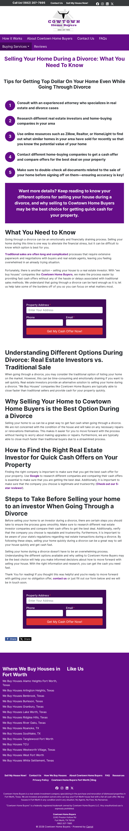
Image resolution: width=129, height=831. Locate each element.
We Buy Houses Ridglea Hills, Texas (25, 717)
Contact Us (85, 38)
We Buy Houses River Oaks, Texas (24, 722)
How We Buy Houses (55, 775)
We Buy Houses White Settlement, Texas (28, 760)
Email (70, 317)
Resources (118, 775)
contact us (60, 578)
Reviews (40, 46)
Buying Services (14, 46)
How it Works (12, 38)
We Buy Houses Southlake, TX (21, 733)
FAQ (107, 775)
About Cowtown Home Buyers (49, 38)
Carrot (89, 826)
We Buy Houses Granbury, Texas (23, 706)
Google (35, 475)
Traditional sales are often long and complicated (36, 254)
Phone (30, 317)
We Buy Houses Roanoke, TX (21, 728)
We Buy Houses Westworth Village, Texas (29, 749)
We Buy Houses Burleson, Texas (23, 701)
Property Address (38, 305)
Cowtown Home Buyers (57, 274)
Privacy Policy (41, 780)
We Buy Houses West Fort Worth (23, 755)
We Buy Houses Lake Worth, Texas (25, 712)
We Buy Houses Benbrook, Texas (23, 695)
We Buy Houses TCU (16, 744)
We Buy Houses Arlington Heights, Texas (28, 690)
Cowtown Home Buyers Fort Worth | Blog (73, 780)
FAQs (103, 38)
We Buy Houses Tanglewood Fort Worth (28, 739)
